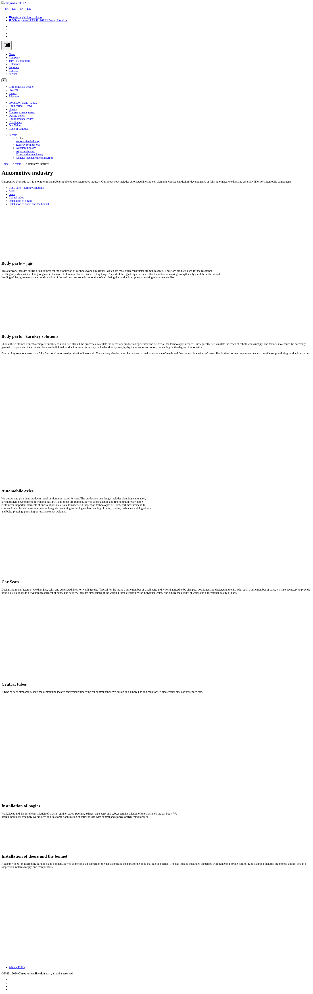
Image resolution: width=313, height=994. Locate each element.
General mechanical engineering (34, 157)
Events (12, 93)
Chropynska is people (21, 86)
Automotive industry (27, 141)
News (12, 54)
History (13, 109)
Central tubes (16, 197)
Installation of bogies (20, 200)
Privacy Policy (17, 967)
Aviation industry (26, 147)
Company (14, 57)
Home (5, 163)
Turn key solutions (19, 60)
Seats (12, 194)
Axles (12, 190)
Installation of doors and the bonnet (29, 204)
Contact (13, 70)
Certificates (15, 122)
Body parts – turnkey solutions (26, 187)
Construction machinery (29, 154)
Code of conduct (18, 128)
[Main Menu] (6, 45)
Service (13, 73)
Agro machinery (25, 151)
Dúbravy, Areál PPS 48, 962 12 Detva (39, 20)
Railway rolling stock (28, 144)
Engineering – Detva (20, 105)
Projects (13, 89)
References (15, 64)
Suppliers (14, 67)
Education (14, 96)
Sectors (13, 134)
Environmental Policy (21, 118)
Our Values (15, 125)
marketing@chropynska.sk (27, 17)
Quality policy (17, 115)
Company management (22, 112)
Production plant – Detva (23, 102)
